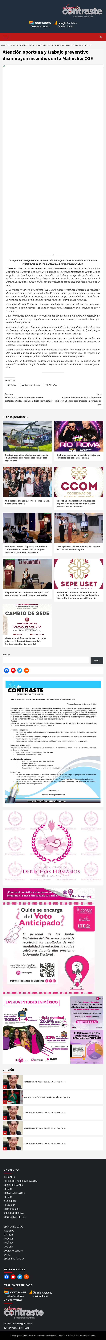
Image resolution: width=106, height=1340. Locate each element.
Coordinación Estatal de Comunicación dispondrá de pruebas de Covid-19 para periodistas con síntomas (76, 503)
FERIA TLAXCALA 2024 (14, 1193)
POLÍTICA (8, 1242)
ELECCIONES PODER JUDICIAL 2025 (21, 1181)
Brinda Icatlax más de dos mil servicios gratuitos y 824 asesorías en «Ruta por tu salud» (29, 397)
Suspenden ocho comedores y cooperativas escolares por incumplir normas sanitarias (26, 594)
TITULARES (9, 1177)
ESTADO (8, 1189)
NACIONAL (9, 1230)
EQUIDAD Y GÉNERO (13, 1250)
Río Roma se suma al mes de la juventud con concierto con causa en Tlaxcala (78, 456)
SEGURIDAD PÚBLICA (14, 1258)
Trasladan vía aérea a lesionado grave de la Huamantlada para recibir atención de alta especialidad (26, 458)
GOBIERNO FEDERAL (14, 1213)
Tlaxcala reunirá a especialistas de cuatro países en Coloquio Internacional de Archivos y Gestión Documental (26, 641)
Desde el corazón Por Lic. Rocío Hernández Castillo (47, 1097)
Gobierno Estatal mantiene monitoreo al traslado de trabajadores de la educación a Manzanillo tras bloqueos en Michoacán (77, 595)
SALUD (7, 1254)
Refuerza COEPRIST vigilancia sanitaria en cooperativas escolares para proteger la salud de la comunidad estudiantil (26, 549)
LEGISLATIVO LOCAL (13, 1226)
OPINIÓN (8, 1234)
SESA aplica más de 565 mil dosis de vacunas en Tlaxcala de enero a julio (78, 548)
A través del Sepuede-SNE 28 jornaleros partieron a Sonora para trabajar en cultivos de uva (78, 399)
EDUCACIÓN (9, 1205)
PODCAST (8, 1238)
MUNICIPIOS (10, 1201)
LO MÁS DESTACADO (13, 1185)
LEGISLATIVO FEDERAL (15, 1217)
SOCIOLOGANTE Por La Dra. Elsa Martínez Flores (45, 1082)
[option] (53, 1082)
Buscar (6, 654)
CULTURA (8, 1246)
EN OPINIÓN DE (11, 1209)
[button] (36, 1030)
